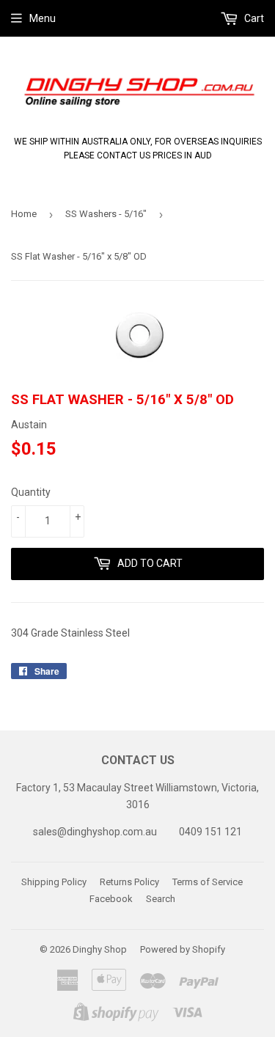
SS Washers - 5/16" (106, 213)
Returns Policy (129, 881)
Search (160, 898)
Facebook (111, 898)
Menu (42, 18)
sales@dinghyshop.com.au (95, 832)
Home (24, 213)
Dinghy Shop (100, 949)
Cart (253, 18)
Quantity (31, 492)
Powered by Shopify (182, 949)
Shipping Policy (54, 881)
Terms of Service (207, 881)
